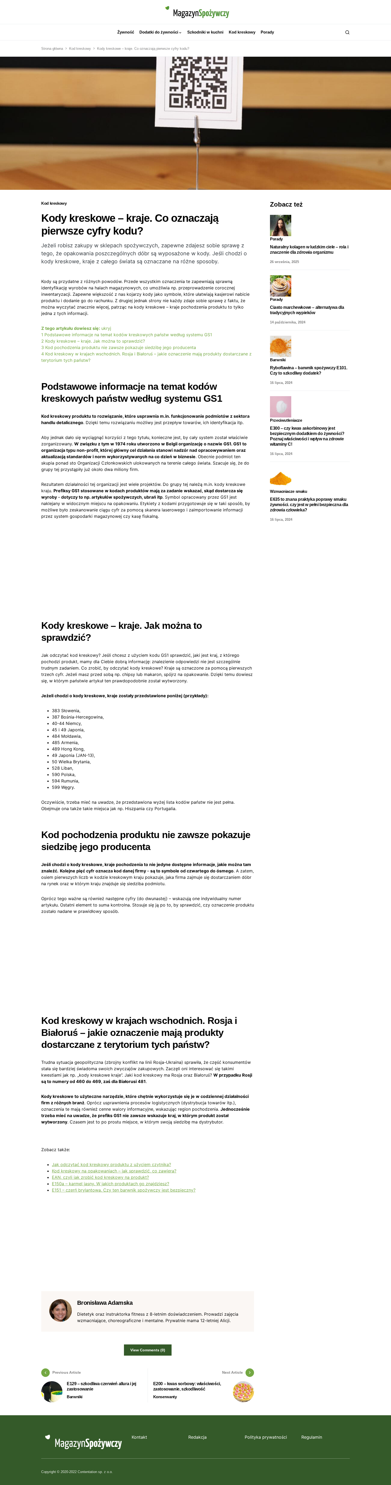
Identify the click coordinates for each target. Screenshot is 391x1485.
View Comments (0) (147, 1350)
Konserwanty (165, 1396)
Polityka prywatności (266, 1437)
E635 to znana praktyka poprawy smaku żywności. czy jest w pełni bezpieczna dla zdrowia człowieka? (309, 504)
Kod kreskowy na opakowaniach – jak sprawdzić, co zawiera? (114, 1171)
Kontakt (139, 1437)
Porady (276, 239)
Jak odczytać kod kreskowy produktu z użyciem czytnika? (111, 1164)
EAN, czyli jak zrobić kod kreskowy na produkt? (100, 1177)
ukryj (106, 328)
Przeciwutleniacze (286, 420)
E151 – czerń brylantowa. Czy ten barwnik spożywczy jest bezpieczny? (124, 1190)
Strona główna (52, 49)
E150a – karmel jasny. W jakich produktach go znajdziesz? (110, 1183)
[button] (347, 32)
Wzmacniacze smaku (288, 491)
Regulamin (311, 1437)
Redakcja (197, 1437)
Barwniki (74, 1396)
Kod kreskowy (80, 49)
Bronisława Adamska (104, 1302)
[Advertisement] (147, 565)
